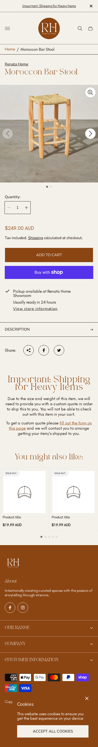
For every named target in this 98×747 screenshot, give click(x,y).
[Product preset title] (24, 492)
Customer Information (32, 660)
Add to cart (49, 255)
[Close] (87, 698)
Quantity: (12, 197)
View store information (35, 309)
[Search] (80, 28)
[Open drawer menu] (7, 28)
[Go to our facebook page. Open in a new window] (10, 607)
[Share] (28, 350)
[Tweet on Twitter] (59, 350)
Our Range (17, 628)
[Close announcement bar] (91, 6)
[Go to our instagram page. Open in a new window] (23, 607)
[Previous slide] (7, 133)
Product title (12, 517)
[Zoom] (90, 92)
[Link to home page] (13, 563)
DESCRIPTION (17, 329)
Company (15, 644)
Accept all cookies (53, 731)
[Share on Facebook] (44, 350)
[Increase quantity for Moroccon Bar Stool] (26, 207)
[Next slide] (90, 133)
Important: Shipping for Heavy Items (49, 6)
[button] (47, 187)
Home (10, 49)
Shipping (35, 238)
